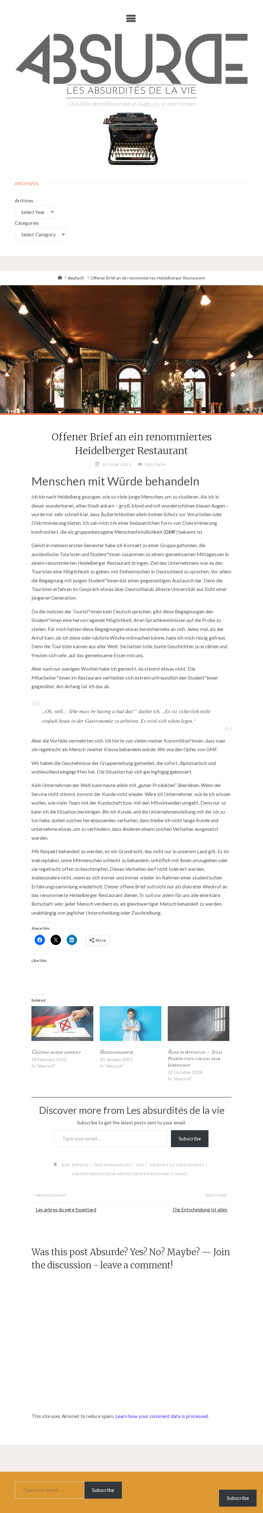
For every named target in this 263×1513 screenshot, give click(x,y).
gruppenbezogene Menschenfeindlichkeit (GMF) (129, 1173)
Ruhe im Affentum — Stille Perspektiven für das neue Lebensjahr (195, 1058)
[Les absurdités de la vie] (132, 59)
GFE (140, 1164)
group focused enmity (176, 1164)
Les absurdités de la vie (131, 91)
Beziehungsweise (116, 1052)
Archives (24, 200)
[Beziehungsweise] (130, 1023)
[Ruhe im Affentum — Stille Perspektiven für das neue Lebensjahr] (198, 1023)
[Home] (60, 277)
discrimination (112, 1164)
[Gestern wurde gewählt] (62, 1023)
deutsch (76, 277)
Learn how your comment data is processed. (162, 1416)
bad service (75, 1164)
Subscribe (190, 1138)
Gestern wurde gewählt (56, 1052)
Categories (27, 223)
